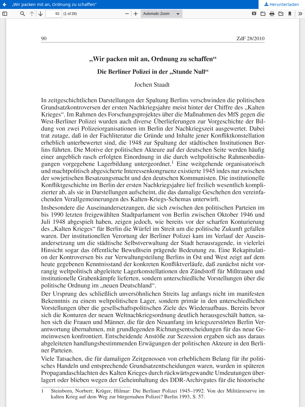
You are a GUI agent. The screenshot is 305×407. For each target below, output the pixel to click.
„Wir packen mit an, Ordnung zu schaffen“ (54, 4)
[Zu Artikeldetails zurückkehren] (4, 4)
